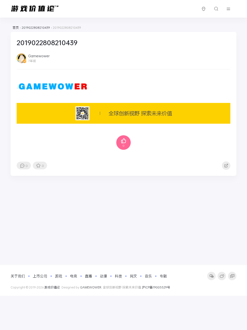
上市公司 (40, 275)
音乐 (148, 275)
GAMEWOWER (90, 287)
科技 (118, 275)
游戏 (58, 275)
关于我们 (18, 275)
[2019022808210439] (53, 85)
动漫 (103, 275)
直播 (88, 275)
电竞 (73, 275)
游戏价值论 (52, 287)
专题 (163, 275)
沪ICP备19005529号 (156, 287)
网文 (133, 275)
